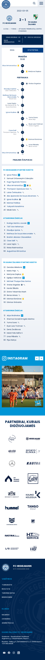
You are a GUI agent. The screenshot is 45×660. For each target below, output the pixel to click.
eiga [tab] (12, 50)
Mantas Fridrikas (13, 203)
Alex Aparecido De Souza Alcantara (21, 196)
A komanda (6, 619)
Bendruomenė (7, 597)
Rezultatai (6, 589)
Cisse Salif (11, 240)
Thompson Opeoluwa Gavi (18, 189)
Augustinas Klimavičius (16, 251)
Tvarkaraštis (7, 585)
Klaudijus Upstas (13, 230)
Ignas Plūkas (12, 175)
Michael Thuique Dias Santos (19, 281)
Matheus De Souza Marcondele (20, 233)
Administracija (8, 623)
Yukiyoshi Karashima (15, 206)
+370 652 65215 (7, 644)
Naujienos (5, 615)
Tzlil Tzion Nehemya (15, 226)
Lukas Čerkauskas (14, 192)
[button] (34, 3)
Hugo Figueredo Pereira (16, 182)
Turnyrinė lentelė (8, 593)
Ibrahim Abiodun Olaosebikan (19, 237)
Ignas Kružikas (12, 199)
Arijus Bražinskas (13, 315)
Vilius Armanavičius (15, 185)
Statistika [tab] (33, 50)
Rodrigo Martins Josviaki (17, 223)
